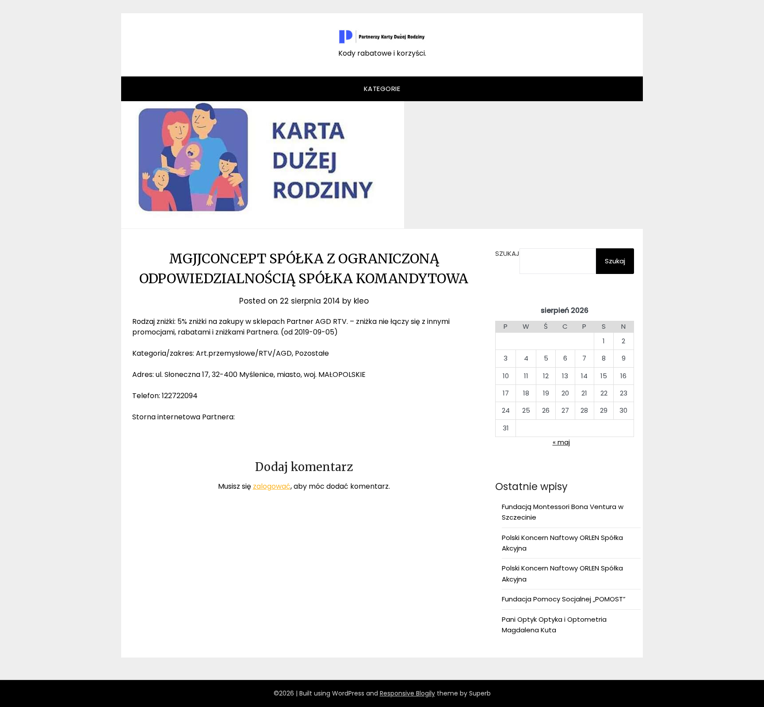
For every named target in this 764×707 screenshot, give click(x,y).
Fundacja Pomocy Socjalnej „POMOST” (564, 599)
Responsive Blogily (407, 693)
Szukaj (507, 253)
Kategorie (382, 88)
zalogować (271, 486)
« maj (561, 442)
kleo (361, 301)
